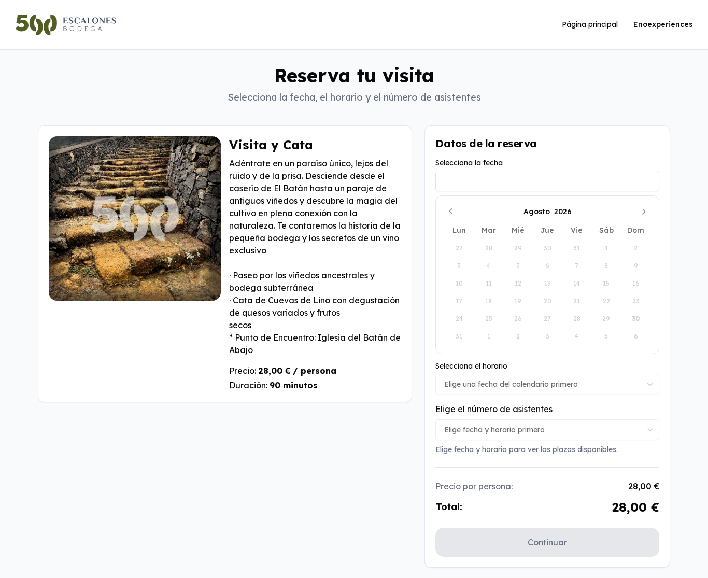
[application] (547, 274)
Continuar (547, 542)
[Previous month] (450, 211)
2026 (563, 211)
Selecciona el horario (471, 366)
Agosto (536, 211)
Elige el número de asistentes (494, 409)
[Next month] (644, 211)
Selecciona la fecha (469, 162)
